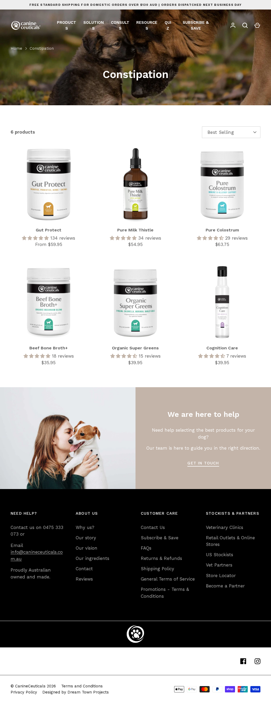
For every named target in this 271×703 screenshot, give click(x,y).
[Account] (233, 25)
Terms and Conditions (82, 686)
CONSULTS (120, 25)
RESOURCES (146, 25)
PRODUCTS (66, 25)
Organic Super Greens (135, 347)
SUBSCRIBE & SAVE (196, 25)
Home (16, 48)
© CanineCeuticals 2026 (33, 686)
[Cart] (257, 25)
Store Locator (221, 575)
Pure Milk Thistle (135, 229)
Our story (86, 537)
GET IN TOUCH (203, 463)
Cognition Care (222, 347)
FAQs (146, 548)
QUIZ (168, 25)
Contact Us (153, 527)
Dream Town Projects (88, 692)
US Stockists (219, 554)
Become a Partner (225, 585)
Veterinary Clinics (224, 527)
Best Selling (220, 132)
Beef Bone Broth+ (48, 347)
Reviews (84, 579)
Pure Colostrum (222, 229)
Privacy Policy (24, 692)
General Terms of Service (168, 579)
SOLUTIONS (93, 25)
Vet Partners (219, 565)
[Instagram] (257, 661)
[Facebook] (243, 661)
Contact (84, 568)
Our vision (86, 548)
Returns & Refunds (161, 558)
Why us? (85, 527)
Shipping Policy (157, 568)
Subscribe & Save (159, 537)
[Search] (245, 25)
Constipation (42, 48)
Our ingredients (92, 558)
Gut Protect (48, 229)
